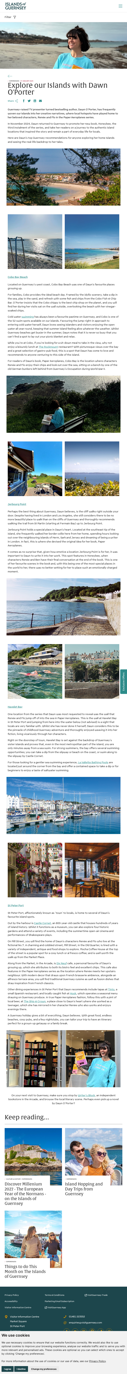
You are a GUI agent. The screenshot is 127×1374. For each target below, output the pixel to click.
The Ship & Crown (35, 1001)
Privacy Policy (97, 1361)
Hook (73, 993)
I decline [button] (21, 1369)
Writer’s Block (86, 1095)
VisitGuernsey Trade (97, 1295)
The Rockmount (48, 346)
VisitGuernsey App (56, 1307)
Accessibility (11, 1301)
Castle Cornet (42, 923)
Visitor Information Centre (18, 1307)
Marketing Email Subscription (59, 1301)
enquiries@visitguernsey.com (85, 1322)
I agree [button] (7, 1369)
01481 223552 (77, 1316)
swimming (28, 316)
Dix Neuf (62, 963)
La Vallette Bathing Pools (93, 762)
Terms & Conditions (54, 1295)
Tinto (111, 989)
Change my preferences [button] (44, 1369)
